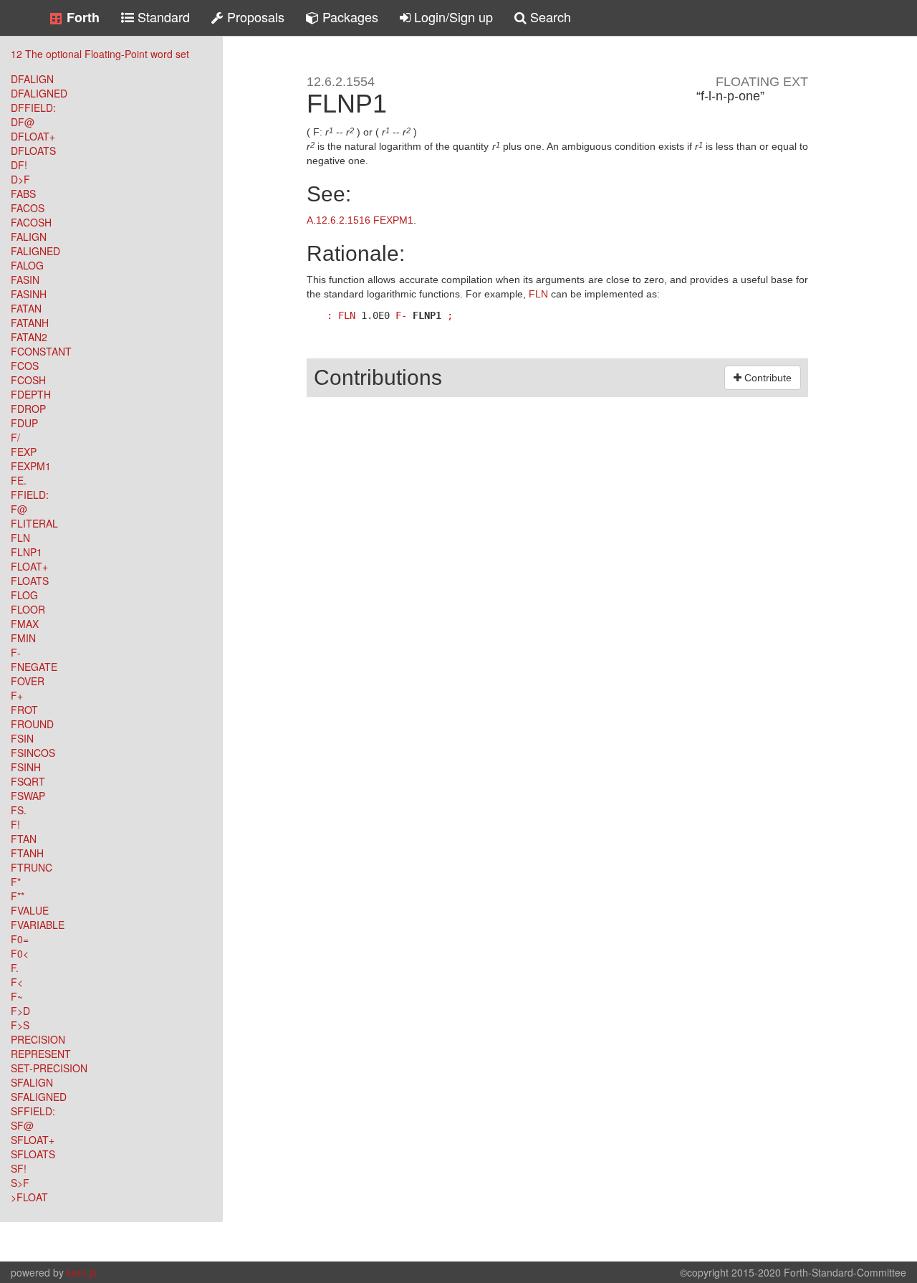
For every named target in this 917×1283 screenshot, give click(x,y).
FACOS (27, 208)
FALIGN (29, 236)
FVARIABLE (37, 924)
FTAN (24, 838)
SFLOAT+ (32, 1139)
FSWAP (28, 795)
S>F (20, 1182)
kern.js (82, 1272)
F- (16, 652)
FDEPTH (31, 394)
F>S (20, 1025)
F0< (20, 953)
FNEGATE (34, 666)
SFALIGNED (39, 1096)
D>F (20, 179)
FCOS (25, 365)
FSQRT (28, 781)
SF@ (22, 1125)
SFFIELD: (33, 1111)
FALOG (27, 265)
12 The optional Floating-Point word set (100, 54)
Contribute (766, 377)
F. (15, 967)
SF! (19, 1168)
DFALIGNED (39, 93)
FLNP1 (26, 552)
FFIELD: (30, 494)
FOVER (27, 681)
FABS (23, 193)
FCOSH (28, 380)
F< (17, 982)
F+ (17, 695)
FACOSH (31, 222)
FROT (24, 709)
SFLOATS (33, 1154)
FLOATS (30, 580)
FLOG (24, 595)
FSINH (26, 767)
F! (15, 824)
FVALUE (30, 910)
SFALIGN (32, 1082)
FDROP (28, 408)
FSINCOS (33, 752)
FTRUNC (31, 867)
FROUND (32, 724)
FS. (19, 810)
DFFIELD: (33, 107)
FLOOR (28, 609)
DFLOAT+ (33, 136)
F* (16, 881)
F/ (15, 437)
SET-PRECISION (49, 1068)
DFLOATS (33, 150)
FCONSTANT (41, 351)
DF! (19, 165)
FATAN (26, 308)
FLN (20, 537)
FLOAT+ (29, 566)
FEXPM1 (31, 466)
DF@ (22, 122)
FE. (19, 480)
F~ (17, 996)
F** (17, 896)
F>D (20, 1010)
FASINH (29, 294)
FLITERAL (34, 523)
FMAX (25, 623)
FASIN (25, 279)
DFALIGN (32, 79)
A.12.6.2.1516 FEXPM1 (360, 220)
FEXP (24, 451)
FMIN (23, 638)
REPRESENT (41, 1053)
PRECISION (38, 1039)
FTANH (27, 853)
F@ (19, 509)
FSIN (22, 738)
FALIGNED (35, 251)
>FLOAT (29, 1197)
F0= (20, 939)
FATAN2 (29, 337)
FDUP (24, 423)
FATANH (30, 322)
